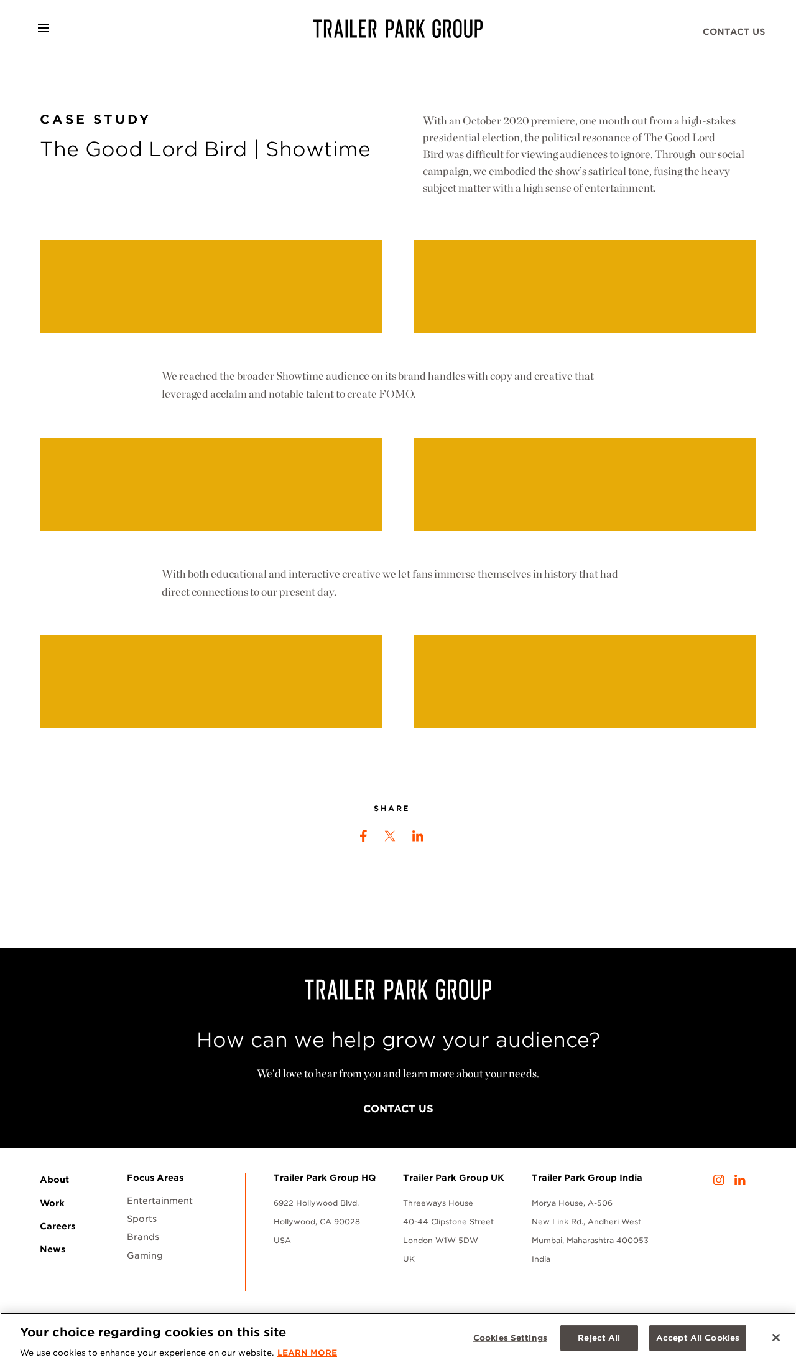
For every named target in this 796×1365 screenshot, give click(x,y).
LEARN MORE (307, 1352)
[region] (398, 1339)
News (52, 1249)
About (54, 1179)
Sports (142, 1219)
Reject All (599, 1337)
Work (52, 1203)
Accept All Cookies (697, 1337)
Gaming (145, 1255)
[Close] (776, 1337)
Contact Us (734, 32)
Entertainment (160, 1201)
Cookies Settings (510, 1337)
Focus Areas (155, 1178)
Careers (57, 1226)
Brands (143, 1237)
